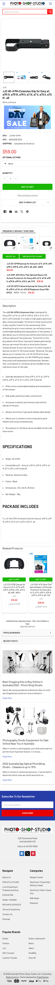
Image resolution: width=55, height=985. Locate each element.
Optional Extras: (12, 157)
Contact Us (7, 914)
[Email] (10, 211)
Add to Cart (14, 579)
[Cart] (51, 4)
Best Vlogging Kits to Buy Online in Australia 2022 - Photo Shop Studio (23, 683)
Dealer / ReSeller (9, 899)
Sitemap (6, 919)
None (10, 163)
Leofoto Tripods (9, 957)
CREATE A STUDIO (10, 882)
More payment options (27, 195)
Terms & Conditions (11, 909)
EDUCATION (7, 895)
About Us (6, 877)
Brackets (34, 903)
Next (51, 583)
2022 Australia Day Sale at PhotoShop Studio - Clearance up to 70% (24, 765)
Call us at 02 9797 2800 (27, 846)
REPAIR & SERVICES (11, 904)
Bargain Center (36, 877)
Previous (3, 583)
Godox (5, 938)
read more (7, 698)
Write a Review (9, 102)
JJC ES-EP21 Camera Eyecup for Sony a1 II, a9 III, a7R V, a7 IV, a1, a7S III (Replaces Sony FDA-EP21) (28, 289)
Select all (11, 256)
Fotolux (5, 943)
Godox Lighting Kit (37, 938)
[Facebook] (5, 211)
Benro (31, 943)
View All (32, 957)
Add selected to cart (32, 256)
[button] (27, 202)
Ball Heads (34, 898)
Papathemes (42, 977)
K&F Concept (8, 953)
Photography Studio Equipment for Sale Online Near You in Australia (25, 742)
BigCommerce (12, 977)
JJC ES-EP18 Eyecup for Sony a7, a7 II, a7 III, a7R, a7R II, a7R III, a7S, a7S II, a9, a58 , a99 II (14, 588)
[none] (27, 45)
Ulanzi (31, 948)
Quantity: (8, 173)
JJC (4, 948)
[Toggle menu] (3, 3)
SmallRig (32, 953)
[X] (21, 211)
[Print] (16, 211)
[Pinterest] (27, 211)
